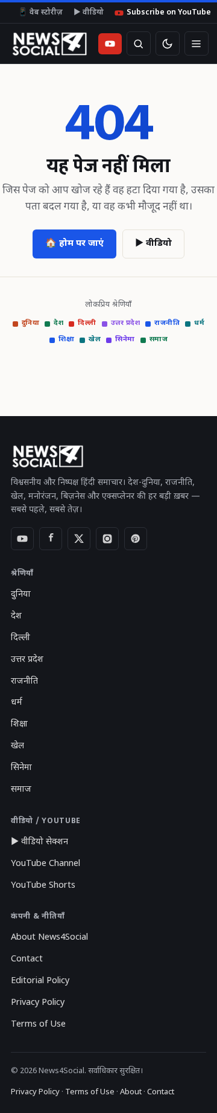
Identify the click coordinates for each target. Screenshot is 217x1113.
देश (58, 323)
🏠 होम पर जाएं (74, 243)
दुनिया (31, 323)
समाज (158, 339)
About (131, 1092)
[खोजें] (139, 43)
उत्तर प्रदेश (125, 323)
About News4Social (49, 937)
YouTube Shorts (43, 885)
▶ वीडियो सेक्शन (39, 842)
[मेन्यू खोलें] (196, 43)
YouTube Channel (45, 864)
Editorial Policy (40, 981)
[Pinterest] (135, 538)
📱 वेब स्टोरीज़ (40, 13)
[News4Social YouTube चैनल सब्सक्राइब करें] (110, 43)
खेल (95, 339)
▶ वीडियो (89, 13)
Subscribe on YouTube (169, 13)
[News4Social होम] (49, 43)
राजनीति (167, 323)
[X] (79, 538)
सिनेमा (125, 339)
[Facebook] (50, 538)
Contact (27, 959)
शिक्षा (66, 339)
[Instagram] (107, 538)
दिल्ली (87, 323)
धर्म (199, 323)
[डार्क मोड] (168, 43)
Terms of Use (38, 1024)
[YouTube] (22, 538)
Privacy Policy (37, 1003)
